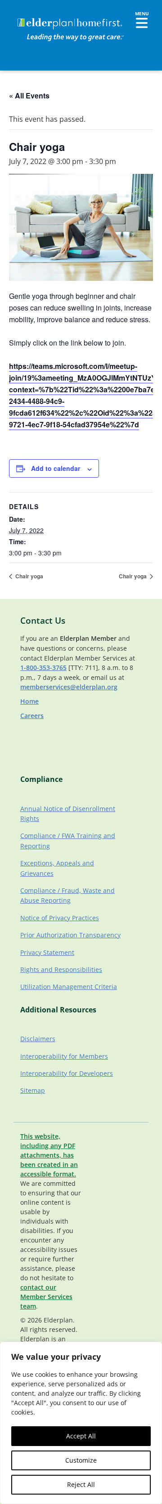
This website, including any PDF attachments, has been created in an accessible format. (49, 1155)
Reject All (81, 1484)
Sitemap (32, 1090)
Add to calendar (55, 468)
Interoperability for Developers (66, 1073)
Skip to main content (36, 16)
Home (29, 701)
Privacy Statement (47, 952)
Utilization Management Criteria (68, 986)
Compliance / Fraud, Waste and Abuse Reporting (67, 895)
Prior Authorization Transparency (70, 935)
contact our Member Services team (46, 1296)
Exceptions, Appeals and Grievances (57, 868)
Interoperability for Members (64, 1056)
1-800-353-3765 (43, 667)
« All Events (29, 95)
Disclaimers (37, 1038)
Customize (81, 1460)
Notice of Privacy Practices (59, 918)
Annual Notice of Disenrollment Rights (67, 813)
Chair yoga (28, 576)
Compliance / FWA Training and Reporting (67, 840)
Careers (32, 715)
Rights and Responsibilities (61, 969)
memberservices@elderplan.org (68, 687)
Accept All (81, 1436)
